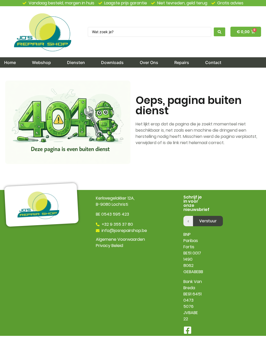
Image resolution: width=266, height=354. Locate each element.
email (188, 214)
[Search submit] (219, 31)
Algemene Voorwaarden (120, 239)
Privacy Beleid (109, 246)
